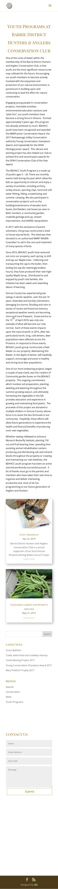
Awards (10, 686)
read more (29, 559)
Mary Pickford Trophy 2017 (20, 670)
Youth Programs (14, 701)
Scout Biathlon (29, 534)
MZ (36, 884)
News (9, 696)
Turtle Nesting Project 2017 (20, 660)
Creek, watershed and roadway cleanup (27, 655)
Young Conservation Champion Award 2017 (29, 665)
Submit (29, 791)
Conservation (13, 691)
